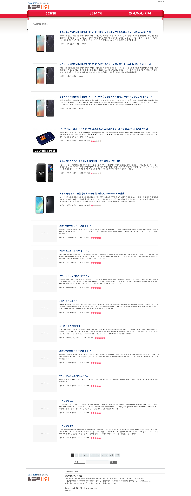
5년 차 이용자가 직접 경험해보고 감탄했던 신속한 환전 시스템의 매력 (90, 161)
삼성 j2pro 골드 (66, 401)
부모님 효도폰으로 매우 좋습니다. (74, 251)
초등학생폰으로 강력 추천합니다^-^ (75, 226)
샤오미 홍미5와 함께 (68, 301)
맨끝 (117, 455)
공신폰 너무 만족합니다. (70, 326)
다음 (111, 455)
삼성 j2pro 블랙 (66, 426)
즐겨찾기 (161, 1)
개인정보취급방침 (72, 471)
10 (106, 455)
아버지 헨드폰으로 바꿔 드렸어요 (73, 376)
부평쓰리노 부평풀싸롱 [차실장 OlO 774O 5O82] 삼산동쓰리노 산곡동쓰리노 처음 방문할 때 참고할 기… (106, 97)
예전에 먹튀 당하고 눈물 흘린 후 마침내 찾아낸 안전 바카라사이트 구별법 (92, 194)
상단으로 (68, 490)
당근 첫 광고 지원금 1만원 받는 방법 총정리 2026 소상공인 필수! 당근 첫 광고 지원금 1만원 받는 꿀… (105, 129)
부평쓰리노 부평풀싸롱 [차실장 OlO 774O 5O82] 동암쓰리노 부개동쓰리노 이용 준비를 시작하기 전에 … (106, 32)
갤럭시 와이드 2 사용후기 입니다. (74, 276)
